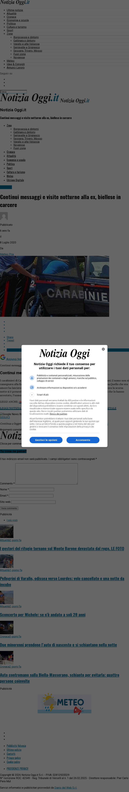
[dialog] (65, 396)
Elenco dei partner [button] (58, 413)
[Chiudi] (103, 349)
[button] (64, 394)
